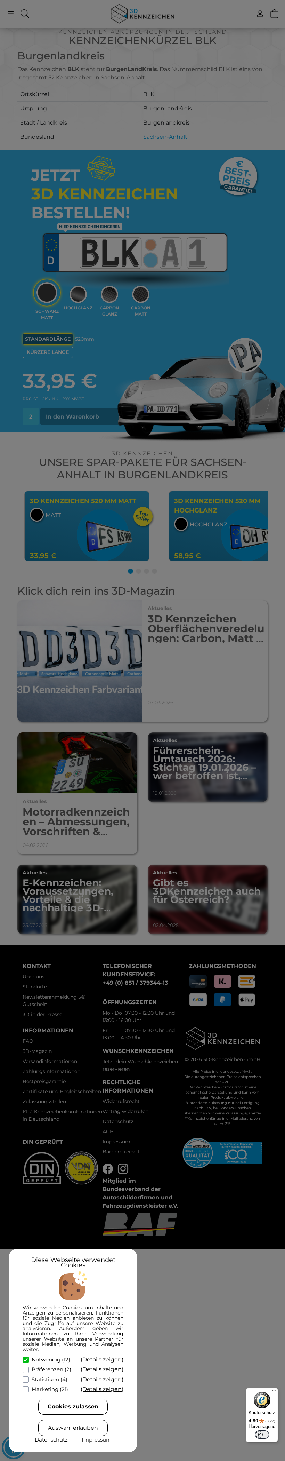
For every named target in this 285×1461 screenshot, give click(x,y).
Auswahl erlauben (73, 1427)
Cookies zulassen (73, 1406)
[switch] (262, 1434)
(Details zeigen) (102, 1359)
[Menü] (274, 1392)
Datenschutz (51, 1439)
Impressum (97, 1439)
